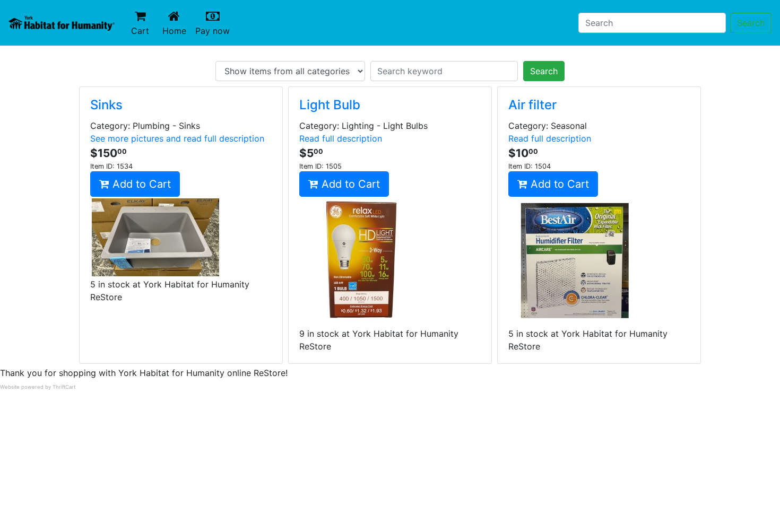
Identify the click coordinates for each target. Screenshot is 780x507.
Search (751, 23)
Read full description (340, 138)
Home (176, 30)
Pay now (214, 30)
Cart (140, 30)
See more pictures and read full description (177, 138)
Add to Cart (140, 184)
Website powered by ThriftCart (37, 387)
